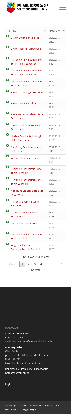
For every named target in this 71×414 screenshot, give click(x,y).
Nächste (35, 269)
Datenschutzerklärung (17, 372)
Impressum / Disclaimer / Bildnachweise (26, 368)
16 (61, 264)
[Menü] (61, 7)
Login (8, 384)
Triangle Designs (28, 409)
